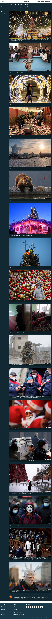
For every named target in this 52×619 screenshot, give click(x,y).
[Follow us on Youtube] (27, 607)
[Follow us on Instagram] (30, 607)
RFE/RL (3, 6)
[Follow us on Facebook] (36, 607)
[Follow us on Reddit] (28, 607)
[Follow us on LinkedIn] (38, 607)
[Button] (2, 12)
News (14, 606)
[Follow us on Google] (32, 607)
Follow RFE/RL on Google (40, 1)
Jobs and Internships (4, 611)
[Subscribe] (42, 607)
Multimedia (15, 611)
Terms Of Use (3, 609)
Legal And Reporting (4, 612)
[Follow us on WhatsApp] (40, 607)
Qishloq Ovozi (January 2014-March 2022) (19, 612)
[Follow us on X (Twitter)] (34, 607)
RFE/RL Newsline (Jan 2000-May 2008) (19, 614)
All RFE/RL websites (47, 1)
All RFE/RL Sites (3, 614)
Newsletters (15, 609)
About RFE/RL (3, 606)
